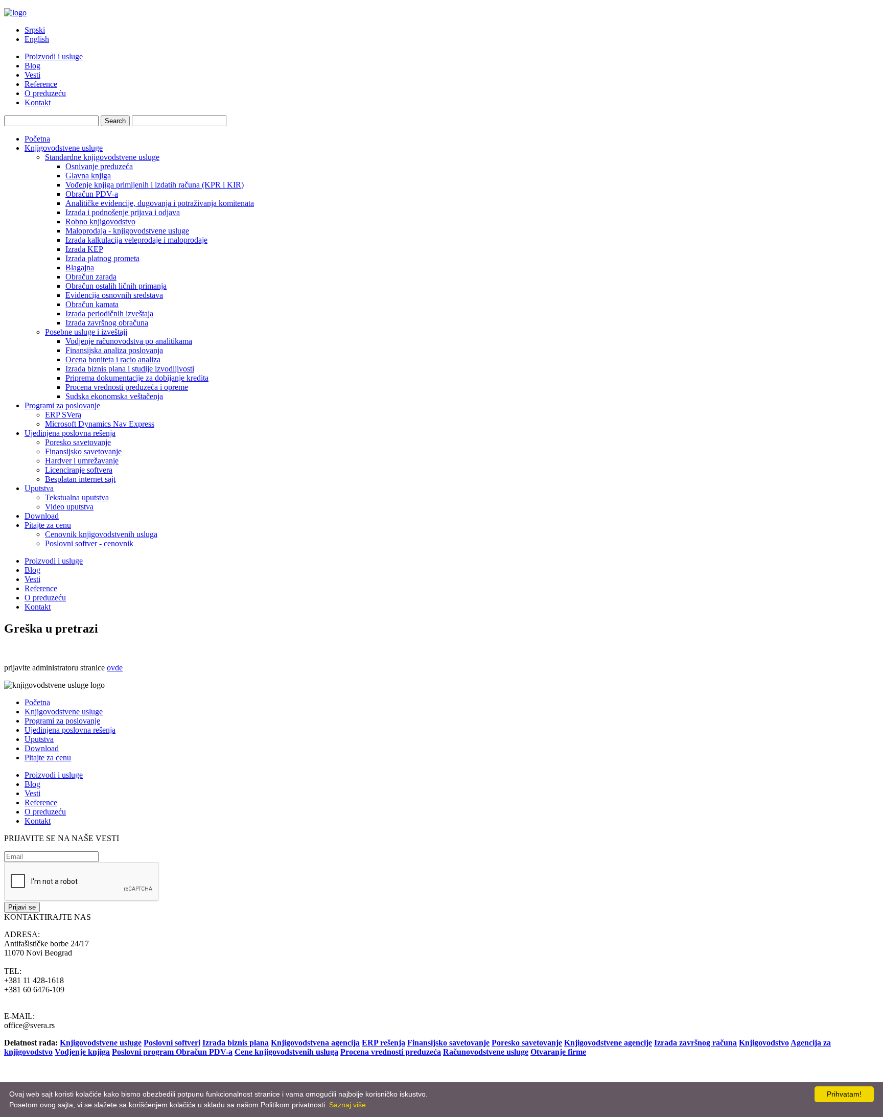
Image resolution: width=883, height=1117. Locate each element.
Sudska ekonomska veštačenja (114, 396)
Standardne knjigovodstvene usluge (102, 157)
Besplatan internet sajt (80, 479)
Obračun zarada (91, 276)
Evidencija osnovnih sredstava (114, 295)
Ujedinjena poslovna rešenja (70, 433)
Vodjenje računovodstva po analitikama (128, 341)
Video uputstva (69, 506)
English (37, 39)
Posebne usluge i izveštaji (86, 332)
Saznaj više (347, 1105)
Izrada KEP (84, 249)
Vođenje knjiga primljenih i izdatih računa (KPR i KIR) (154, 184)
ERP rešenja (383, 1042)
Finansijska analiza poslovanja (114, 350)
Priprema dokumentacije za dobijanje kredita (136, 378)
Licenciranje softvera (78, 470)
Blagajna (79, 267)
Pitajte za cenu (48, 525)
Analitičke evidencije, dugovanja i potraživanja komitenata (159, 203)
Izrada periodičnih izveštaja (109, 313)
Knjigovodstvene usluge (64, 148)
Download (42, 515)
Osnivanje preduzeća (99, 166)
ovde (115, 667)
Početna (37, 138)
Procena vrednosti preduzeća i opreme (126, 387)
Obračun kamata (92, 304)
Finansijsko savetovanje (83, 451)
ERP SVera (63, 414)
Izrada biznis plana (235, 1042)
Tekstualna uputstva (77, 497)
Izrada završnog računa (695, 1042)
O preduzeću (45, 93)
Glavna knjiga (88, 175)
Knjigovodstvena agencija (315, 1042)
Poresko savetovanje (78, 442)
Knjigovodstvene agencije (608, 1042)
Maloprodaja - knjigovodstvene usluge (127, 230)
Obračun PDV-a (91, 194)
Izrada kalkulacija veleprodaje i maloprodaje (136, 240)
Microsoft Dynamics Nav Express (99, 424)
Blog (32, 65)
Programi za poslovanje (62, 405)
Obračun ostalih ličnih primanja (116, 286)
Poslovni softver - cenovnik (89, 543)
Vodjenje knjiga (82, 1052)
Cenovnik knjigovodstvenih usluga (101, 534)
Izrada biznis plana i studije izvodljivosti (129, 368)
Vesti (32, 75)
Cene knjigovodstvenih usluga (286, 1052)
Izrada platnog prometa (102, 258)
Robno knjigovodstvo (100, 221)
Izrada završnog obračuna (106, 322)
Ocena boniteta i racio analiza (112, 359)
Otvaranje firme (558, 1052)
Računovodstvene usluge (485, 1052)
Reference (41, 84)
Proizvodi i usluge (54, 56)
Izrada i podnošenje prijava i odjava (122, 212)
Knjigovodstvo (764, 1042)
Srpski (35, 30)
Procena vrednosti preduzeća (390, 1052)
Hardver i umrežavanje (82, 460)
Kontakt (38, 102)
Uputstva (39, 488)
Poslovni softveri (172, 1042)
